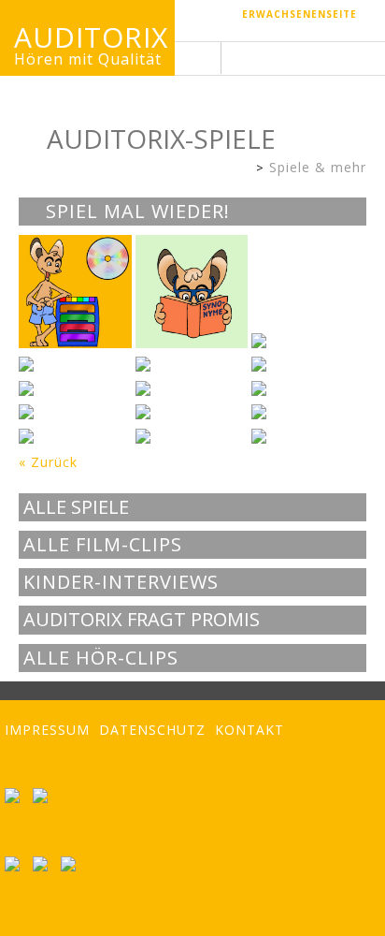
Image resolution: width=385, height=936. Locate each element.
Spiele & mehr (317, 167)
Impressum (47, 730)
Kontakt (249, 730)
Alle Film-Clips (102, 545)
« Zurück (48, 462)
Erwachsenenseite (299, 14)
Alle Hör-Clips (100, 658)
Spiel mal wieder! (135, 211)
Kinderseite (241, 169)
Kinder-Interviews (121, 582)
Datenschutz (152, 730)
